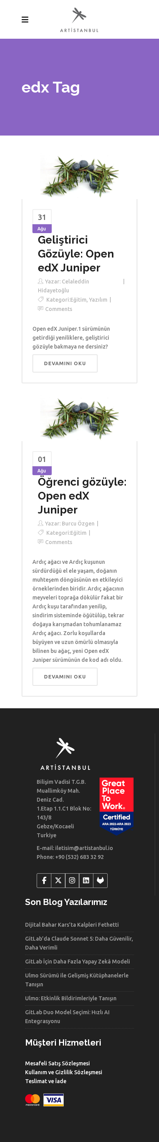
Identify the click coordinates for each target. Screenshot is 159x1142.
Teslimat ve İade (45, 1081)
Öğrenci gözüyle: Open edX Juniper (82, 496)
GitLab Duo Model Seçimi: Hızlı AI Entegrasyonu (67, 1016)
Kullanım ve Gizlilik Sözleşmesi (63, 1072)
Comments (58, 309)
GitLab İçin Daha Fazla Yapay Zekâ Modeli (77, 961)
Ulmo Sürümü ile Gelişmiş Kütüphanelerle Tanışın (77, 979)
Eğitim (78, 300)
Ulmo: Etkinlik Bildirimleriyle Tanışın (71, 998)
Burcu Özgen (78, 523)
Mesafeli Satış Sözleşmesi (57, 1063)
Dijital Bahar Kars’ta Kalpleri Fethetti (72, 925)
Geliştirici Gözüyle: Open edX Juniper (76, 254)
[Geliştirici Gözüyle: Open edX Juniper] (79, 175)
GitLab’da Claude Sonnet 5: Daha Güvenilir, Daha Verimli (79, 943)
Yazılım (98, 300)
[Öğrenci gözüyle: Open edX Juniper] (79, 417)
